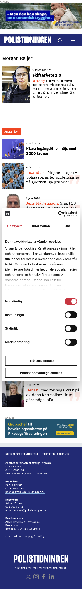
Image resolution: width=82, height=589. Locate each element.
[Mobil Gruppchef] (41, 429)
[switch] (71, 314)
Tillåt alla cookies (41, 361)
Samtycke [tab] (14, 226)
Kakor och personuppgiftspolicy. (25, 536)
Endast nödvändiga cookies (41, 373)
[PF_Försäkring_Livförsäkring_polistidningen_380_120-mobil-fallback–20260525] (41, 16)
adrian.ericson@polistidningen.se (25, 510)
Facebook (44, 576)
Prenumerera (48, 453)
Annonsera (63, 453)
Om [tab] (67, 226)
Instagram (36, 576)
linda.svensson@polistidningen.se (26, 473)
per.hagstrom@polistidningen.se (25, 491)
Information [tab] (41, 226)
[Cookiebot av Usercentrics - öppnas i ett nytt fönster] (58, 214)
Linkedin (51, 576)
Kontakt (10, 453)
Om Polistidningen (27, 453)
